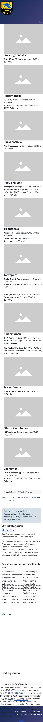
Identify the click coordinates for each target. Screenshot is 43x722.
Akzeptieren (7, 716)
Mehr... (21, 720)
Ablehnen (21, 716)
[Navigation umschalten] (40, 21)
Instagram (9, 500)
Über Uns (8, 530)
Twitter (34, 497)
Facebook (25, 497)
